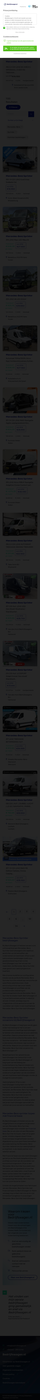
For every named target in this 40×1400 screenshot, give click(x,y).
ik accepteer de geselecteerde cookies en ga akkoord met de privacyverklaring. (20, 48)
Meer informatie (20, 32)
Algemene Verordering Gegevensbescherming (17, 28)
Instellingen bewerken (20, 53)
